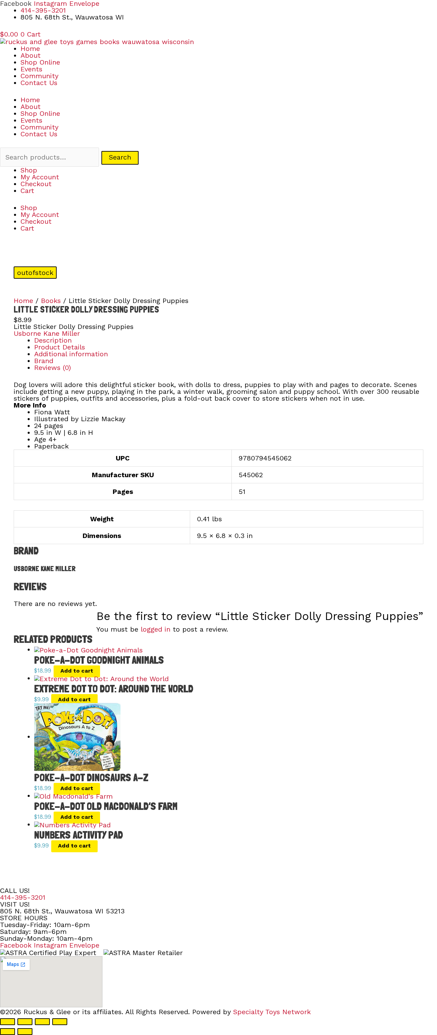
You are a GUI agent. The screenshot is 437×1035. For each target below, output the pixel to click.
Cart (27, 191)
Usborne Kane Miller (47, 333)
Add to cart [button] (76, 670)
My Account (39, 177)
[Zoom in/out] (7, 1021)
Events (31, 69)
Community (39, 76)
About (30, 55)
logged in (155, 629)
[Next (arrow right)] (24, 1031)
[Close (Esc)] (59, 1021)
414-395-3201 (22, 897)
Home (30, 48)
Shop (28, 170)
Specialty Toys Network (272, 1012)
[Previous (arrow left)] (7, 1031)
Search (120, 157)
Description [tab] (53, 340)
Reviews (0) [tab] (52, 367)
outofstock (35, 272)
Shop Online (40, 62)
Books (51, 300)
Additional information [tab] (71, 354)
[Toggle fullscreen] (24, 1021)
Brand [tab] (43, 361)
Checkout (36, 184)
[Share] (42, 1021)
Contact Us (38, 83)
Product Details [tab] (59, 347)
